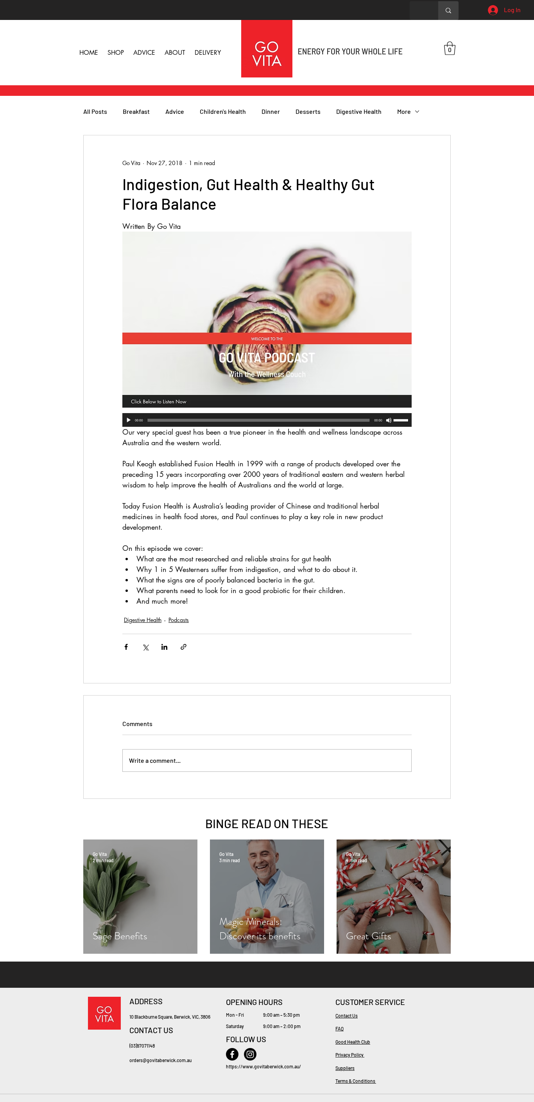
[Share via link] (183, 647)
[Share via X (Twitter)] (145, 647)
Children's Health (223, 111)
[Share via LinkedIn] (164, 647)
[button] (449, 48)
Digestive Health (359, 111)
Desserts (308, 111)
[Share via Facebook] (126, 647)
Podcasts (178, 620)
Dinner (271, 111)
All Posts (95, 111)
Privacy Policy (349, 1054)
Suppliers (345, 1068)
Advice (174, 111)
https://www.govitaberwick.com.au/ (263, 1066)
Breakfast (136, 111)
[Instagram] (250, 1054)
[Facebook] (232, 1054)
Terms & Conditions (355, 1081)
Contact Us (346, 1015)
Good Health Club (352, 1041)
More (404, 111)
